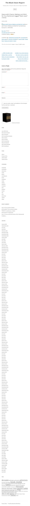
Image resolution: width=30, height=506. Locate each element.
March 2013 (4, 380)
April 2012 (4, 398)
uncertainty (23, 37)
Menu (15, 9)
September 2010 (5, 430)
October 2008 (4, 463)
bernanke (3, 482)
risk (22, 491)
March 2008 (4, 468)
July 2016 (3, 314)
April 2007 (4, 471)
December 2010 (5, 425)
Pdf (2, 192)
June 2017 (4, 295)
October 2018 (4, 269)
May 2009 (4, 455)
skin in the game (8, 493)
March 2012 (4, 400)
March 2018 (4, 280)
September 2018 (5, 270)
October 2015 (4, 328)
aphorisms (24, 480)
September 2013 (5, 370)
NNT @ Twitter (5, 139)
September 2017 (5, 290)
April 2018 (4, 279)
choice (14, 41)
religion (20, 491)
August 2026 (4, 224)
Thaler (23, 493)
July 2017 (3, 294)
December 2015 (5, 325)
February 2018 (5, 282)
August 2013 (4, 372)
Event (3, 177)
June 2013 (4, 375)
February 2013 (5, 382)
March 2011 (4, 420)
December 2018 (5, 265)
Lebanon (23, 485)
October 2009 (4, 448)
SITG (3, 194)
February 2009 (5, 460)
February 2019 (5, 262)
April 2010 (4, 438)
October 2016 (4, 309)
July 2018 (3, 274)
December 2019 (5, 247)
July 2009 (3, 452)
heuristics (13, 485)
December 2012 (5, 385)
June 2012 (4, 395)
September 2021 (5, 225)
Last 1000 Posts (5, 131)
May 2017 (4, 297)
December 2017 (5, 285)
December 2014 (5, 345)
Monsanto (20, 486)
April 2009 (4, 457)
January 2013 (4, 383)
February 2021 (5, 230)
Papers (3, 190)
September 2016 (5, 310)
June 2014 (4, 355)
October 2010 (4, 428)
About (3, 154)
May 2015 (4, 337)
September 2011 (5, 410)
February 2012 (5, 402)
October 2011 (4, 408)
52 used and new (6, 32)
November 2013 (5, 367)
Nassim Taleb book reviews (7, 490)
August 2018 (4, 272)
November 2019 (5, 249)
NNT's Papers (4, 137)
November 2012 (5, 387)
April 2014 (4, 358)
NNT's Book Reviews (6, 144)
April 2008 (4, 466)
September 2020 (5, 235)
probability (16, 491)
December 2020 (5, 232)
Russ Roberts (4, 492)
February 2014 (5, 362)
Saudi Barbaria (10, 492)
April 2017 (4, 299)
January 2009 (4, 461)
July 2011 (3, 413)
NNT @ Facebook (5, 142)
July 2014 (3, 353)
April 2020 (4, 242)
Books (3, 174)
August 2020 (4, 237)
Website (3, 98)
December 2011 (5, 405)
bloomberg (8, 482)
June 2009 (4, 453)
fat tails (23, 483)
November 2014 (5, 347)
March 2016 (4, 320)
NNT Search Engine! (6, 132)
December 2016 (5, 305)
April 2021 (4, 229)
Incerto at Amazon (16, 122)
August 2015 (4, 332)
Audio (3, 172)
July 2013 (3, 373)
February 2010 (5, 442)
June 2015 (4, 335)
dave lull (10, 483)
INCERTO (3, 184)
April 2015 (4, 338)
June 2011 (4, 415)
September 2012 (5, 390)
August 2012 (4, 392)
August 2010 (4, 432)
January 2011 (4, 423)
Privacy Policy (4, 156)
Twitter (3, 197)
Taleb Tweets (4, 157)
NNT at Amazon (5, 134)
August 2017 (4, 292)
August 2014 (4, 352)
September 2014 (5, 350)
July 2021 (3, 227)
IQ (20, 485)
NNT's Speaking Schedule (7, 136)
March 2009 (4, 458)
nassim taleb (21, 39)
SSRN (15, 493)
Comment (4, 72)
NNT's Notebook (5, 146)
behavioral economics (14, 37)
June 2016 (4, 315)
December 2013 (5, 365)
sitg (16, 492)
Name (3, 87)
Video (3, 199)
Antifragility (4, 169)
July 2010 (3, 433)
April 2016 (4, 319)
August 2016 (4, 312)
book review (16, 482)
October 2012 (4, 388)
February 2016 (5, 322)
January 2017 (4, 304)
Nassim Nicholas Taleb (9, 488)
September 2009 (5, 450)
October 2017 (4, 289)
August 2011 (4, 412)
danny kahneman (5, 483)
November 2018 (5, 267)
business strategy (13, 39)
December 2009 (5, 445)
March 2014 (4, 360)
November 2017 (5, 287)
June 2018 (4, 275)
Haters (3, 182)
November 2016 (5, 307)
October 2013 (4, 368)
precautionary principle (8, 491)
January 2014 (4, 363)
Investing (4, 185)
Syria (18, 493)
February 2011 (5, 422)
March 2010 (4, 440)
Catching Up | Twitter (10, 210)
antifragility (16, 480)
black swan (4, 39)
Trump (8, 495)
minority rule (13, 486)
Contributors (4, 176)
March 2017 (4, 300)
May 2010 (4, 437)
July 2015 (3, 333)
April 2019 (4, 259)
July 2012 (3, 393)
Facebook (4, 179)
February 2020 (5, 245)
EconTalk (15, 483)
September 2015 (5, 330)
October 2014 (4, 348)
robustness (26, 491)
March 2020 (4, 244)
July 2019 (3, 254)
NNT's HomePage (5, 141)
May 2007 (4, 470)
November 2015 (5, 327)
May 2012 (4, 397)
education (20, 483)
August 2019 (4, 252)
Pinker (19, 490)
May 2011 (4, 417)
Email (3, 92)
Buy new (4, 31)
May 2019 (4, 257)
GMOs (8, 485)
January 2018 (4, 284)
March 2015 (4, 340)
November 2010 (5, 427)
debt (13, 483)
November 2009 (5, 447)
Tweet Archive (4, 159)
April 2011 (4, 418)
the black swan (4, 495)
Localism (8, 486)
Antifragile (4, 167)
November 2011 (5, 407)
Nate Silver (15, 490)
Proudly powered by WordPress (14, 503)
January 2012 (4, 403)
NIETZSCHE (10, 212)
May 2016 (4, 317)
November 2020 (5, 234)
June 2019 (4, 255)
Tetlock (20, 493)
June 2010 (4, 435)
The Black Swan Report (15, 3)
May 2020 (4, 240)
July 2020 (3, 239)
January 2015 (4, 343)
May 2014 (4, 357)
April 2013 (4, 378)
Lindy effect (4, 486)
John (24, 44)
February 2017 (5, 302)
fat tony (3, 485)
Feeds (13, 44)
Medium (3, 189)
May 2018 (4, 277)
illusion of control (8, 41)
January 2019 (4, 264)
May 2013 (4, 377)
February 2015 (5, 342)
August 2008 (4, 465)
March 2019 (4, 260)
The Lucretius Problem (9, 207)
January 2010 (4, 443)
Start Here (4, 195)
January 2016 (4, 323)
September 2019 (5, 250)
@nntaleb (5, 480)
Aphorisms (4, 171)
